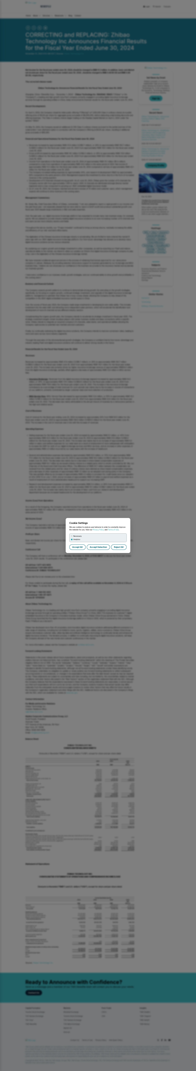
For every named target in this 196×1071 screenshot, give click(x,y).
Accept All (77, 547)
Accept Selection (98, 547)
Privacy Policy (98, 530)
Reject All (119, 547)
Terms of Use (113, 530)
